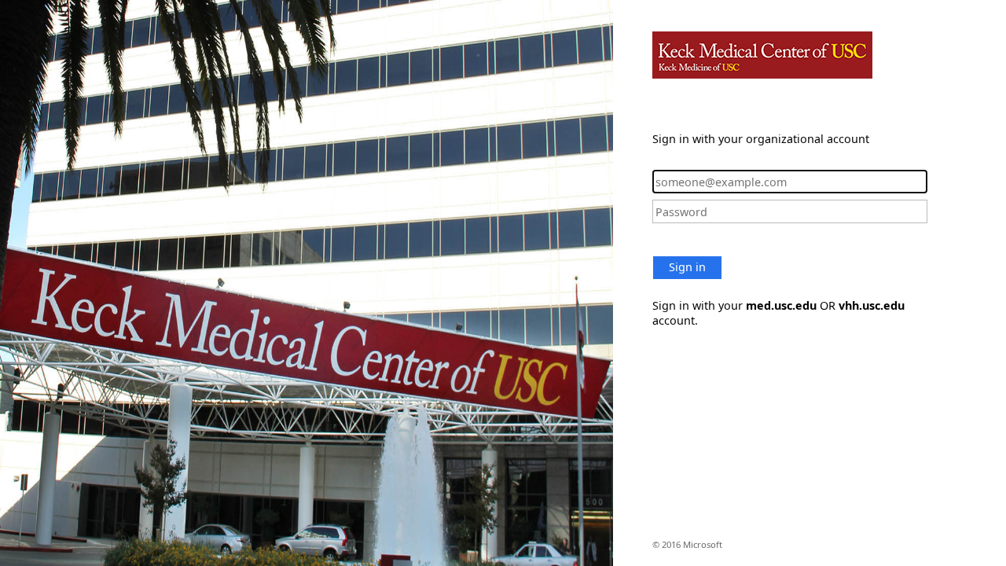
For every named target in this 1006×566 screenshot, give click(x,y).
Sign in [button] (687, 266)
